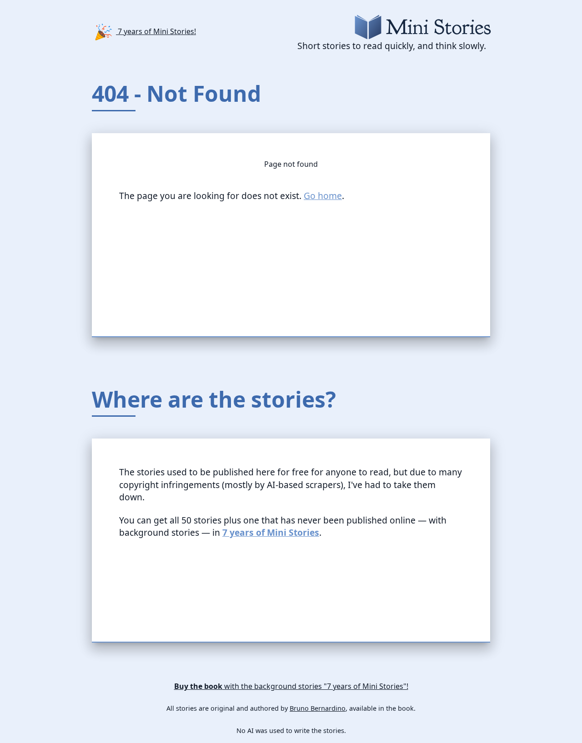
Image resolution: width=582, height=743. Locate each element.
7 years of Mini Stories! (156, 31)
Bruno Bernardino (318, 708)
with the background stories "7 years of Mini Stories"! (291, 686)
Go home (323, 195)
